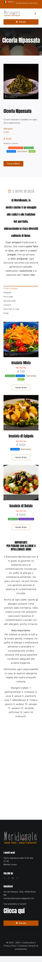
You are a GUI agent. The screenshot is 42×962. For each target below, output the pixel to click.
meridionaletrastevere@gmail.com (19, 898)
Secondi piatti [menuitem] (10, 301)
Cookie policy (28, 942)
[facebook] (4, 878)
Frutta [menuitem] (6, 313)
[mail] (17, 878)
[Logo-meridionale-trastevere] (12, 11)
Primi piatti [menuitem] (8, 296)
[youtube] (13, 878)
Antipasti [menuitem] (7, 292)
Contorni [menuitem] (7, 305)
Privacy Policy (10, 946)
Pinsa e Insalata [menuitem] (11, 288)
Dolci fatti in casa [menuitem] (11, 309)
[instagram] (9, 878)
